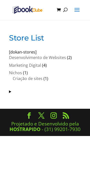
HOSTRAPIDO (25, 129)
